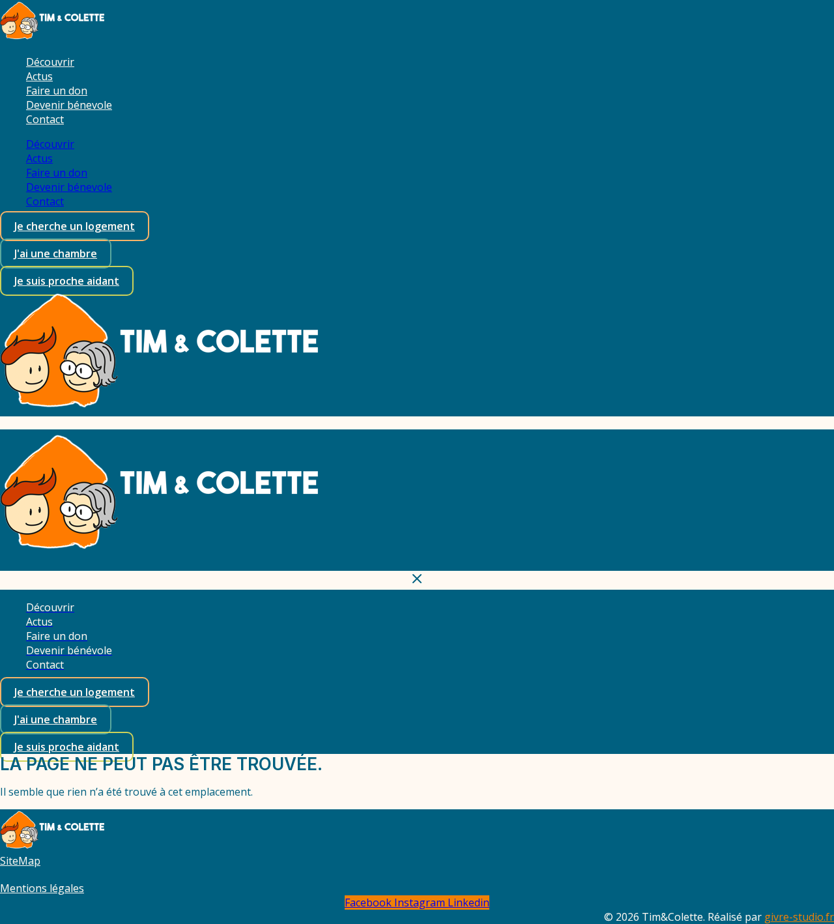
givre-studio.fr (799, 917)
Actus (39, 76)
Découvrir (50, 62)
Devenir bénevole (69, 105)
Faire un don (56, 90)
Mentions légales (42, 888)
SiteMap (20, 861)
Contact (45, 119)
